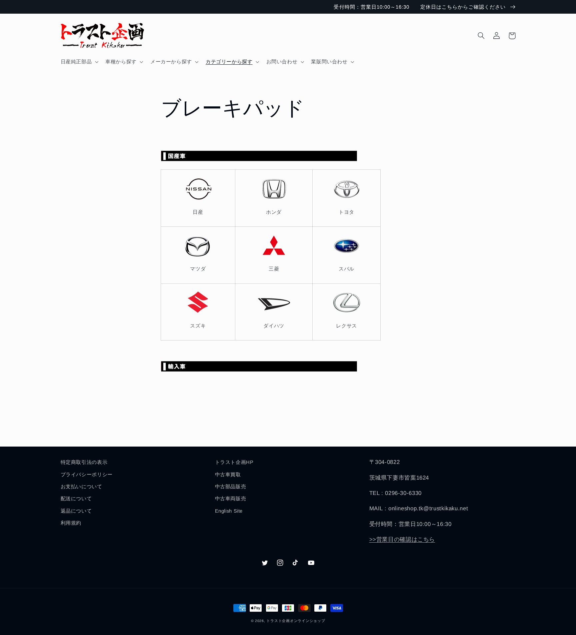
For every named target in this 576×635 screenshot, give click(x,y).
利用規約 (71, 523)
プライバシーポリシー (87, 474)
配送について (76, 498)
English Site (229, 511)
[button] (78, 61)
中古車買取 (228, 474)
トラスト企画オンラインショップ (295, 621)
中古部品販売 (230, 486)
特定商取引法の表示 (84, 462)
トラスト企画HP (234, 462)
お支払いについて (81, 486)
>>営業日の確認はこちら (402, 539)
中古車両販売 (230, 498)
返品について (76, 511)
